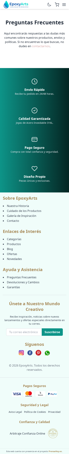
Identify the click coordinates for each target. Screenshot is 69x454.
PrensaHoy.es (55, 451)
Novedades (14, 259)
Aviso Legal (15, 412)
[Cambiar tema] (49, 4)
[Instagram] (21, 353)
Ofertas (12, 254)
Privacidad (54, 412)
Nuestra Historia (18, 206)
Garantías (13, 287)
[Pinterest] (38, 353)
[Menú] (64, 4)
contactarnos (41, 46)
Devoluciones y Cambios (23, 282)
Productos (14, 244)
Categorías (14, 239)
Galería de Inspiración (21, 216)
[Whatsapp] (47, 353)
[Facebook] (30, 353)
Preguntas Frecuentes (21, 277)
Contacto (13, 221)
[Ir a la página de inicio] (16, 4)
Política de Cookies (35, 412)
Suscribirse (52, 332)
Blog (10, 249)
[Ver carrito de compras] (57, 4)
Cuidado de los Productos (24, 211)
